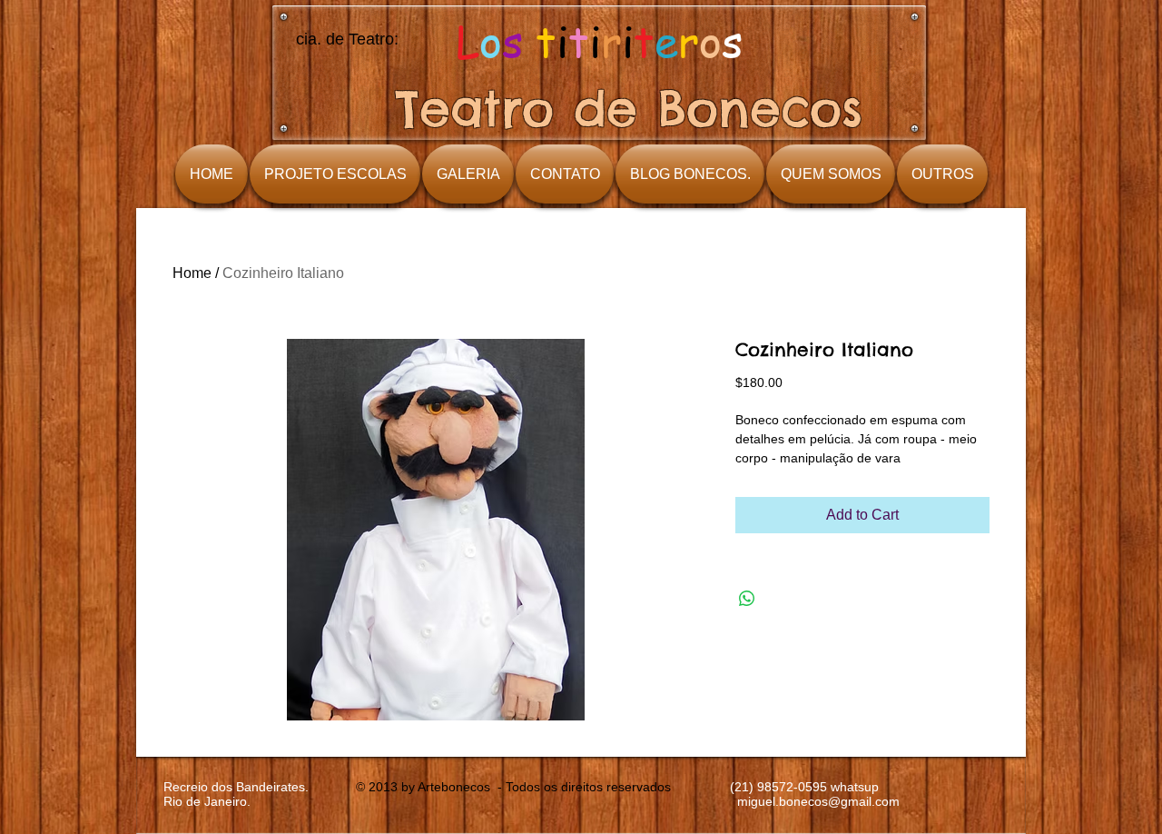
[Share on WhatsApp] (747, 599)
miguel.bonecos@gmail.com (818, 801)
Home (192, 273)
